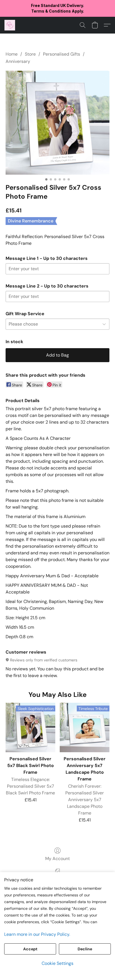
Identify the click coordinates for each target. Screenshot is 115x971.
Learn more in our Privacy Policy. (37, 934)
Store (30, 54)
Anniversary (18, 61)
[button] (10, 25)
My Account (57, 858)
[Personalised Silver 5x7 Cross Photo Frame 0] (57, 123)
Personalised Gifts (61, 54)
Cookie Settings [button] (57, 963)
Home (12, 54)
